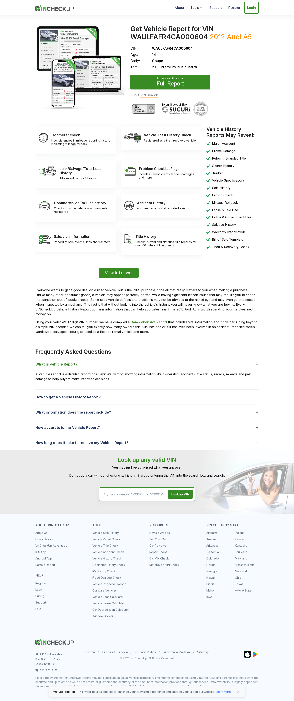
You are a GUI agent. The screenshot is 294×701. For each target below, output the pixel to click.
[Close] (238, 691)
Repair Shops (158, 552)
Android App (43, 558)
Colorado (212, 558)
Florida (210, 564)
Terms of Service (115, 652)
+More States (244, 590)
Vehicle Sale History (105, 532)
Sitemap (203, 652)
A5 (247, 37)
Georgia (211, 571)
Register (234, 8)
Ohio (238, 577)
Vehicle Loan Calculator (107, 597)
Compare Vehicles (104, 590)
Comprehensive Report (149, 322)
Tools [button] (194, 8)
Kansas (239, 539)
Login (251, 8)
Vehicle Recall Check (106, 539)
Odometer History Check (108, 564)
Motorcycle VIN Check (164, 564)
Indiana (239, 532)
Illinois (210, 584)
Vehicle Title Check (105, 545)
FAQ (38, 609)
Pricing (39, 596)
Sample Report (45, 564)
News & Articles (159, 532)
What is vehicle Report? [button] (56, 364)
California (212, 552)
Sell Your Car (157, 539)
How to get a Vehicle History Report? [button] (68, 397)
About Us (41, 532)
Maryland (241, 558)
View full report (118, 272)
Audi (234, 37)
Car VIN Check (159, 558)
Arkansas (212, 545)
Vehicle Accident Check (108, 552)
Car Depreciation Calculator (110, 609)
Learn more (223, 691)
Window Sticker (102, 616)
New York (241, 571)
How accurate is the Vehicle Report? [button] (67, 427)
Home (90, 652)
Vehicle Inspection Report (109, 584)
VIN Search (149, 95)
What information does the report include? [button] (73, 412)
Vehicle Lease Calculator (108, 603)
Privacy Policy (145, 652)
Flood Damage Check (106, 577)
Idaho (210, 590)
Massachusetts (244, 564)
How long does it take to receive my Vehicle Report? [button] (81, 443)
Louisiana (241, 552)
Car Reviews (157, 545)
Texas (239, 584)
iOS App (40, 552)
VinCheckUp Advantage (51, 545)
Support (215, 8)
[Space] (54, 641)
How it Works (44, 539)
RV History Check (104, 571)
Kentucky (241, 545)
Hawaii (210, 577)
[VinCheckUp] (54, 7)
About (179, 8)
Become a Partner (176, 652)
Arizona (211, 539)
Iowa (209, 597)
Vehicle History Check (107, 558)
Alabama (212, 532)
